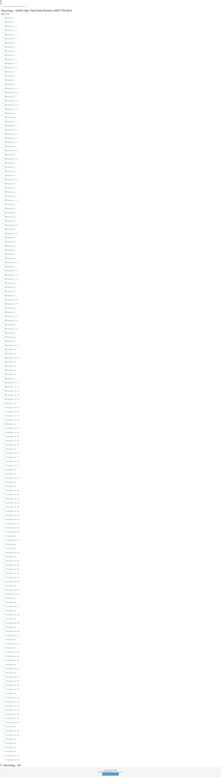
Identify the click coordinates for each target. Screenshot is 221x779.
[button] (1, 1)
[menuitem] (1, 4)
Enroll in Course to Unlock (110, 774)
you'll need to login (117, 772)
